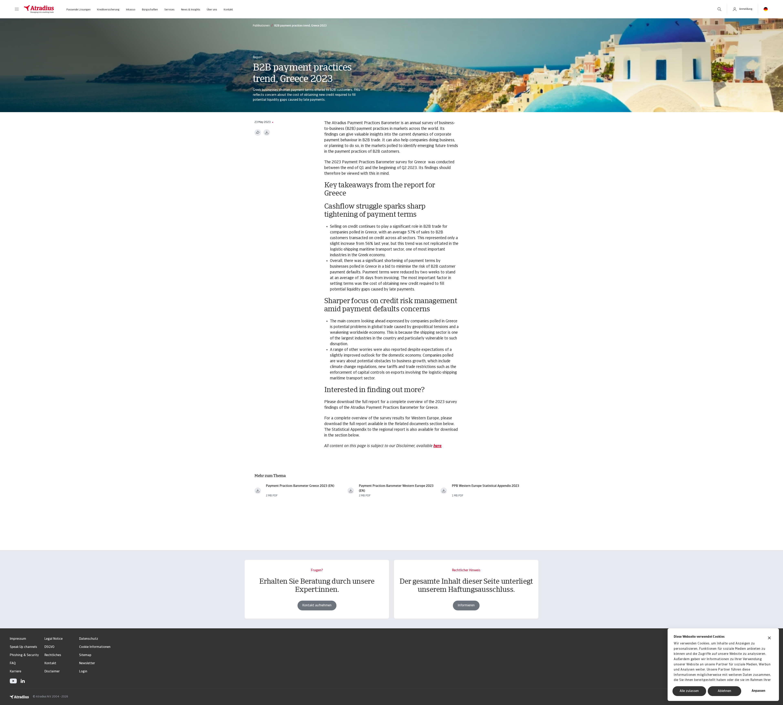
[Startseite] (39, 9)
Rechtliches (52, 655)
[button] (17, 9)
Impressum (18, 639)
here (437, 446)
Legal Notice (53, 639)
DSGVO (49, 647)
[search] (719, 9)
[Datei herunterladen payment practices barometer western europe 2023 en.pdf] (350, 490)
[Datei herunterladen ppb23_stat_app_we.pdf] (443, 490)
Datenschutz (88, 639)
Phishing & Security (24, 655)
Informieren (466, 605)
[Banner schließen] (769, 638)
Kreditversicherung (108, 9)
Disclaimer (52, 671)
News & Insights (190, 9)
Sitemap (85, 655)
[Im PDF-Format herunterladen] (266, 132)
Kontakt (228, 9)
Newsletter (87, 663)
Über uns (212, 9)
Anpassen (758, 691)
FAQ (13, 663)
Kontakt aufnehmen (317, 605)
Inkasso (130, 9)
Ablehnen (724, 691)
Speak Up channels (23, 647)
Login (83, 671)
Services (169, 9)
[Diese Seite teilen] (257, 132)
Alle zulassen (689, 691)
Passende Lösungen (78, 9)
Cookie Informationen (95, 647)
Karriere (15, 671)
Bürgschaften (150, 9)
